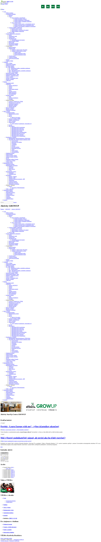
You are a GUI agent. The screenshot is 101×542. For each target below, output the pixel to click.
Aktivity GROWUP (15, 209)
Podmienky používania (14, 540)
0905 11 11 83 (10, 1)
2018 (12, 472)
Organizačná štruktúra (11, 500)
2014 (12, 477)
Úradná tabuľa (9, 502)
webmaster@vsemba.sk (18, 539)
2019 (12, 471)
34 (14, 472)
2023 (12, 467)
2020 (12, 469)
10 (14, 471)
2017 (12, 473)
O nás (4, 498)
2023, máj (8, 468)
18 (14, 476)
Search (15, 202)
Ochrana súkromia (5, 540)
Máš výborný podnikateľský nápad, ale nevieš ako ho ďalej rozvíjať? (33, 438)
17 (4, 457)
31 (14, 473)
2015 (12, 476)
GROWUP (7, 209)
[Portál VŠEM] (4, 4)
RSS (2, 447)
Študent (2, 209)
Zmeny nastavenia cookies (6, 538)
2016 (12, 474)
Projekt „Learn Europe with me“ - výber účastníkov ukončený (30, 426)
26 (14, 474)
